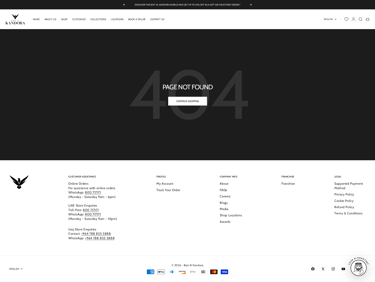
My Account (164, 183)
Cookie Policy (344, 201)
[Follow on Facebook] (313, 269)
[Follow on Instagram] (333, 269)
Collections (98, 19)
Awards (225, 222)
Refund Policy (344, 207)
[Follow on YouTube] (343, 269)
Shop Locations (231, 215)
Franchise (288, 183)
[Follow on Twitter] (323, 269)
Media (224, 209)
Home (36, 19)
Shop (64, 19)
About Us (50, 19)
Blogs (224, 203)
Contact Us (157, 19)
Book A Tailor (137, 19)
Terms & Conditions (348, 213)
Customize (79, 19)
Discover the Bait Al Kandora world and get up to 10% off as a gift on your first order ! (187, 4)
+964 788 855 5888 (96, 233)
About (224, 183)
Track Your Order (168, 190)
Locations (117, 19)
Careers (225, 196)
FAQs (223, 190)
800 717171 (93, 192)
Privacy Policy (344, 194)
